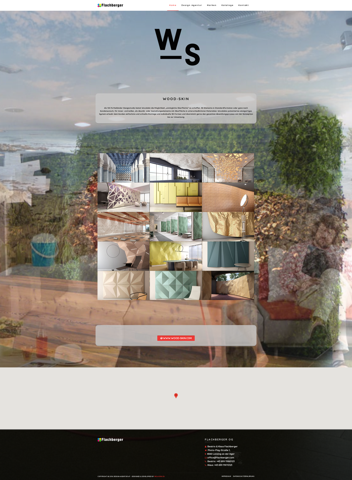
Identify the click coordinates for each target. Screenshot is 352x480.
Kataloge (227, 5)
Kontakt (243, 5)
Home (173, 5)
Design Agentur (192, 5)
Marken (212, 5)
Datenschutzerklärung (243, 476)
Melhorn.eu (159, 476)
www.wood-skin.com (177, 338)
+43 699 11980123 (226, 461)
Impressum (226, 476)
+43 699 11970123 (223, 465)
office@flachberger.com (220, 457)
